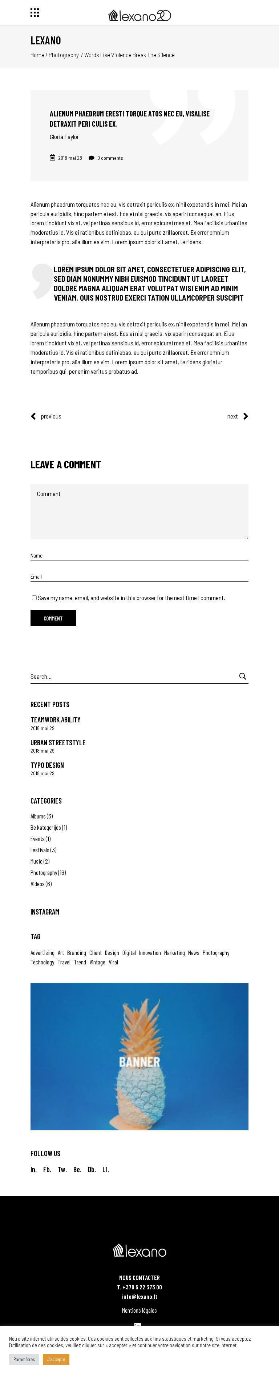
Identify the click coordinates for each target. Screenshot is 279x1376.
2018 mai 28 (70, 158)
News (193, 952)
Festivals (40, 849)
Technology (42, 962)
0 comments (109, 158)
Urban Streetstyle (58, 742)
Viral (113, 962)
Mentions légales (139, 1310)
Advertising (42, 952)
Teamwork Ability (56, 719)
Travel (63, 962)
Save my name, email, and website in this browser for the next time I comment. (131, 597)
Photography (64, 54)
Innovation (150, 952)
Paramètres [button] (24, 1359)
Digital (129, 952)
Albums (38, 816)
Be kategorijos (46, 827)
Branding (76, 952)
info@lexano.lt (139, 1296)
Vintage (97, 962)
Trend (80, 962)
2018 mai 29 (42, 728)
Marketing (174, 952)
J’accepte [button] (56, 1359)
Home (37, 54)
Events (38, 838)
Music (37, 861)
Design (112, 952)
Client (95, 952)
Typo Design (47, 765)
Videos (38, 883)
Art (61, 952)
